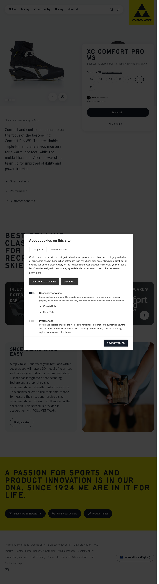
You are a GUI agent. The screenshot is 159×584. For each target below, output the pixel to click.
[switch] (30, 293)
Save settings (116, 343)
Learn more (35, 272)
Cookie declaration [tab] (59, 249)
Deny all (69, 282)
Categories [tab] (38, 249)
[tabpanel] (78, 315)
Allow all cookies (44, 282)
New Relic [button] (49, 312)
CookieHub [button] (49, 306)
